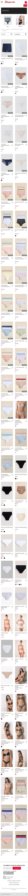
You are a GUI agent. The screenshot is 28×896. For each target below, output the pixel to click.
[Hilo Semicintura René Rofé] (21, 163)
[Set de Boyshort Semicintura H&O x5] (21, 786)
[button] (26, 23)
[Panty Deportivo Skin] (21, 623)
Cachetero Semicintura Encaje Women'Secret (5, 742)
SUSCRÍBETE (17, 868)
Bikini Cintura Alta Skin (20, 474)
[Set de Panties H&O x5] (21, 192)
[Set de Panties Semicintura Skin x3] (21, 438)
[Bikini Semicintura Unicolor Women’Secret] (7, 786)
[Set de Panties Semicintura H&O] (7, 247)
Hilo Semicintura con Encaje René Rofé (20, 116)
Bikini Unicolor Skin (5, 685)
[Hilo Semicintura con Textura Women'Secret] (7, 703)
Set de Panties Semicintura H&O (5, 258)
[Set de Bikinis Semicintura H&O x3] (7, 275)
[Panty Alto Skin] (7, 623)
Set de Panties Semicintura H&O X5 (19, 59)
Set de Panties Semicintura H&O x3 (19, 314)
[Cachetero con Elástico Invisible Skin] (7, 570)
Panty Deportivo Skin (20, 632)
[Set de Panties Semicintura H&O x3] (21, 303)
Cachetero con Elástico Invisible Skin (6, 580)
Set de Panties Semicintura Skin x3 (19, 448)
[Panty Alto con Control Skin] (7, 649)
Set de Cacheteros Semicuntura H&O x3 (6, 448)
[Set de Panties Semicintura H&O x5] (7, 76)
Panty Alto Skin (4, 632)
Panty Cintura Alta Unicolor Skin (19, 501)
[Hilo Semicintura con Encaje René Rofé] (21, 105)
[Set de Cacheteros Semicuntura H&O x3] (7, 438)
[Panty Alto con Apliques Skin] (21, 570)
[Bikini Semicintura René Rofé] (21, 134)
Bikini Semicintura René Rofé (19, 145)
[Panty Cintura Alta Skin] (7, 517)
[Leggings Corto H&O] (7, 48)
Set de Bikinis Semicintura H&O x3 (5, 286)
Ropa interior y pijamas (17, 29)
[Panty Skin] (7, 491)
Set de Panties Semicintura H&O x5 (5, 87)
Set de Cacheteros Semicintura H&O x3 (19, 286)
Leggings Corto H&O (6, 58)
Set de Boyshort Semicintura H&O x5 (19, 797)
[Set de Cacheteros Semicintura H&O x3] (21, 275)
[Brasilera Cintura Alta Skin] (7, 543)
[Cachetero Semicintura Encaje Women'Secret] (7, 731)
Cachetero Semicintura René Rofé (19, 87)
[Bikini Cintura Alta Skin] (21, 464)
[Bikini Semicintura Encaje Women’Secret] (21, 675)
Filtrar (3, 34)
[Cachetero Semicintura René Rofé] (21, 76)
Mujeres (7, 29)
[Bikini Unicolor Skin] (7, 675)
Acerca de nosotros (14, 884)
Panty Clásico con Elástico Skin (5, 607)
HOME (2, 29)
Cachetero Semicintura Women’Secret (18, 421)
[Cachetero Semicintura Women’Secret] (21, 410)
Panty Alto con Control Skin (4, 659)
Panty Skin (3, 500)
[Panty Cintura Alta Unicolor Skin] (21, 491)
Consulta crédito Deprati (14, 880)
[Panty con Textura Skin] (21, 649)
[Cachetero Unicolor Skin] (21, 543)
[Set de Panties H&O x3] (21, 331)
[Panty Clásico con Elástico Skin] (7, 596)
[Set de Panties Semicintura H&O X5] (21, 48)
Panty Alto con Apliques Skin (18, 580)
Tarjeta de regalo (14, 882)
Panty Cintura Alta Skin (6, 527)
